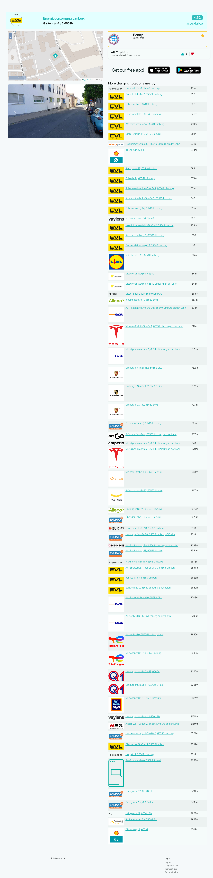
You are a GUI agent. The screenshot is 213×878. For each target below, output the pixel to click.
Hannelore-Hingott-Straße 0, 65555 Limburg (149, 733)
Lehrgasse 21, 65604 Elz (138, 813)
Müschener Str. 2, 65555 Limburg (143, 653)
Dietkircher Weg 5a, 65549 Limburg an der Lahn (151, 283)
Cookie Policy (171, 865)
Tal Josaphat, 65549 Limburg (141, 104)
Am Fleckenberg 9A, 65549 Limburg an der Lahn (151, 545)
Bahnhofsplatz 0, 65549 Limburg (143, 114)
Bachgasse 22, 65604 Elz (139, 802)
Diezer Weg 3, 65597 (136, 829)
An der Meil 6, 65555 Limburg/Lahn (144, 634)
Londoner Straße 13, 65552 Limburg (145, 528)
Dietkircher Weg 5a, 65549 (139, 273)
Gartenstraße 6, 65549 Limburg (142, 88)
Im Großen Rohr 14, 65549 (139, 218)
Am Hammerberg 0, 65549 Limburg (144, 235)
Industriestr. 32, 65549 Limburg (142, 255)
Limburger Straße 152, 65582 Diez (143, 367)
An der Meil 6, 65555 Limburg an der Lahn (148, 616)
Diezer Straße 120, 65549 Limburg (143, 293)
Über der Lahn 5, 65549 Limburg (143, 517)
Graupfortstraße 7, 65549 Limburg (143, 94)
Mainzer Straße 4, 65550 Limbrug (143, 472)
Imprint (168, 862)
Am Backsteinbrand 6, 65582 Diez (143, 597)
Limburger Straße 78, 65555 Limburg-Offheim (150, 534)
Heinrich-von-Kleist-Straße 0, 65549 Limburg (150, 225)
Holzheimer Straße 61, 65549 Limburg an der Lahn (152, 143)
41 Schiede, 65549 (135, 149)
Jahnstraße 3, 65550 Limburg (141, 577)
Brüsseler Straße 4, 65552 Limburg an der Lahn (151, 434)
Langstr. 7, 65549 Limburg (139, 754)
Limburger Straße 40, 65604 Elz (142, 716)
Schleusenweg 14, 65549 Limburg (143, 208)
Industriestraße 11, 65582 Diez (141, 299)
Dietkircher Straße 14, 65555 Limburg (145, 744)
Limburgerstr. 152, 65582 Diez (141, 404)
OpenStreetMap (88, 80)
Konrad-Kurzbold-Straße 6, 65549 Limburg (148, 198)
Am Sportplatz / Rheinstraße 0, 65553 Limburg (150, 567)
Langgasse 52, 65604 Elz (139, 791)
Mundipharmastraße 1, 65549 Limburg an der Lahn (152, 349)
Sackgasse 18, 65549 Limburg (141, 168)
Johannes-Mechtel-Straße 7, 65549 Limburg (149, 188)
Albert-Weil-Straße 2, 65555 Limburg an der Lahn (152, 723)
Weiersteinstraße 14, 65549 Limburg (144, 124)
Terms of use (171, 869)
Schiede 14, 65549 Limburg (140, 178)
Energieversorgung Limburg (64, 18)
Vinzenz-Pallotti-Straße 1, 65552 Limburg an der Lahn (154, 326)
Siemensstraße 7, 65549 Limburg (143, 423)
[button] (157, 54)
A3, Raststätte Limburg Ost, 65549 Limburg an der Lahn (155, 307)
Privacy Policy (171, 872)
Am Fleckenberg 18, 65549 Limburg (144, 550)
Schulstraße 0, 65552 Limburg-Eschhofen (148, 587)
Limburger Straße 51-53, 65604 (142, 671)
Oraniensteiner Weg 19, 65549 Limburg (146, 245)
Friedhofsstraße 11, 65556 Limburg (144, 561)
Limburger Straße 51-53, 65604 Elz (144, 684)
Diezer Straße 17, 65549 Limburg (143, 133)
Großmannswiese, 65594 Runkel (143, 760)
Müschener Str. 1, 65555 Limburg (143, 698)
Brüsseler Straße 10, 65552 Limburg (144, 490)
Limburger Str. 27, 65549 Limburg (143, 508)
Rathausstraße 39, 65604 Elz (141, 819)
